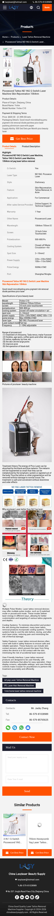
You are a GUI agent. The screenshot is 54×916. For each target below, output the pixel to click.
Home (5, 37)
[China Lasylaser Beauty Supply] (14, 7)
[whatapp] (21, 728)
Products (15, 37)
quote (47, 7)
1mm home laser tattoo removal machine (22, 691)
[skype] (15, 728)
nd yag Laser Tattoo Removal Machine (21, 680)
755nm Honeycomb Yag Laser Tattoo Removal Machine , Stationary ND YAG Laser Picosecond (13, 841)
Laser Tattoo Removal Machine (36, 37)
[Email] (28, 728)
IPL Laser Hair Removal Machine (19, 685)
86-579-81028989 (43, 2)
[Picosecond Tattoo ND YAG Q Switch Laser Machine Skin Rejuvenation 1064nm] (33, 68)
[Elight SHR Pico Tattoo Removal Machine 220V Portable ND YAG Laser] (40, 825)
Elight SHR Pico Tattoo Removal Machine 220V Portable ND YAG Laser (37, 841)
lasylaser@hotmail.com (16, 2)
